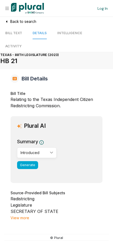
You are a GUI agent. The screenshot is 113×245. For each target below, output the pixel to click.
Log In (102, 8)
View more (20, 218)
